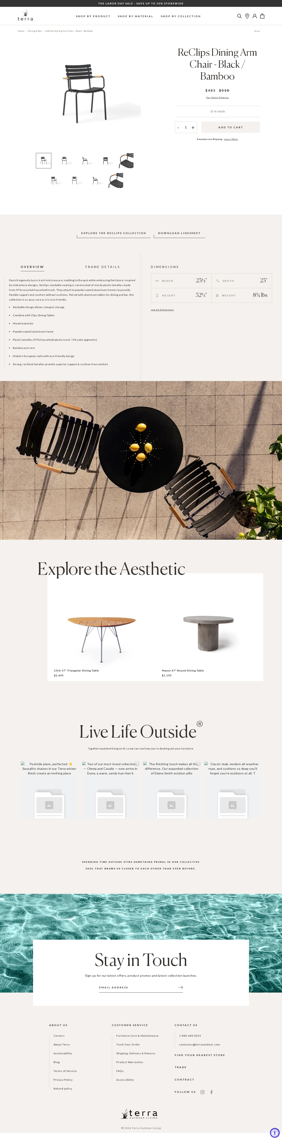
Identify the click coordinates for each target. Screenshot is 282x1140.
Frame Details (102, 267)
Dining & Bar (35, 31)
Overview (32, 267)
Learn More (231, 139)
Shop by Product (93, 16)
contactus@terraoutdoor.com (199, 1044)
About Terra (62, 1044)
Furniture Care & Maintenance (137, 1035)
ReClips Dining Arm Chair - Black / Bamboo (69, 31)
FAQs (120, 1071)
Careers (59, 1035)
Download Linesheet (179, 233)
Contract (185, 1079)
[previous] (21, 98)
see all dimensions (162, 309)
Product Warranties (129, 1062)
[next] (148, 98)
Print (257, 31)
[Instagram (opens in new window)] (202, 1092)
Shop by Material (135, 16)
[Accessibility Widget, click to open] (275, 1133)
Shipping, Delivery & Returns (136, 1053)
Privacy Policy (63, 1079)
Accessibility (125, 1079)
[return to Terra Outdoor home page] (25, 16)
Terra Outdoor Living (146, 1128)
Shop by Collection (181, 16)
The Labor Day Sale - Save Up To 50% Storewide (141, 3)
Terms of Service (65, 1071)
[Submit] (180, 987)
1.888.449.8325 (190, 1035)
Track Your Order (128, 1044)
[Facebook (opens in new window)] (211, 1092)
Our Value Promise (217, 97)
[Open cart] (262, 16)
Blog (57, 1062)
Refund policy (63, 1088)
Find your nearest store (200, 1055)
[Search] (239, 16)
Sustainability (63, 1053)
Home (21, 31)
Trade (181, 1067)
